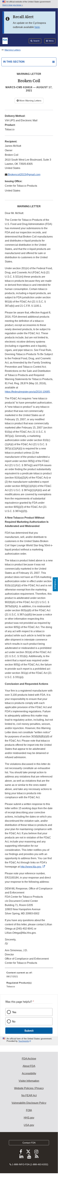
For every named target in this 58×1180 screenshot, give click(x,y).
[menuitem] (29, 976)
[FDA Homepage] (5, 40)
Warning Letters (12, 50)
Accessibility (29, 1073)
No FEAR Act (29, 1095)
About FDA (29, 1066)
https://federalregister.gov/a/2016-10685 (27, 391)
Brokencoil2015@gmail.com (23, 174)
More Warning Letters (30, 100)
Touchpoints (23, 1041)
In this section (14, 61)
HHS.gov (29, 1117)
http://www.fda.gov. (31, 866)
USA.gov (29, 1125)
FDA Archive (29, 1058)
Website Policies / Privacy (29, 1088)
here (37, 27)
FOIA (29, 1110)
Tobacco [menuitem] (10, 986)
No (13, 1021)
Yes (14, 1012)
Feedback (55, 584)
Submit (29, 1030)
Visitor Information (29, 1080)
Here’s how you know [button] (12, 5)
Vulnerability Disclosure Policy (29, 1102)
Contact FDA (29, 1142)
